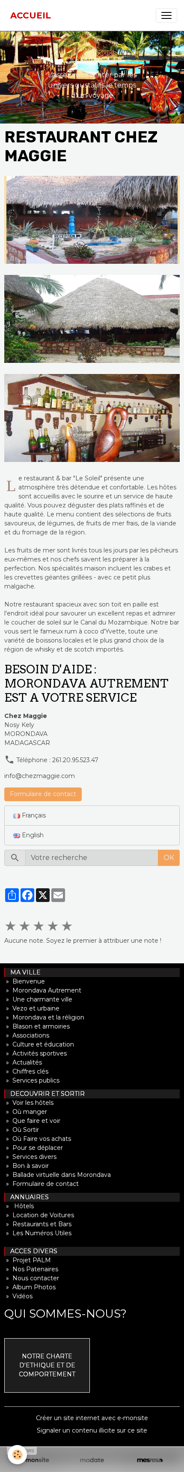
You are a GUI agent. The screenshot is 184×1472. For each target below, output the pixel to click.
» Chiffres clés (26, 1071)
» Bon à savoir (26, 1166)
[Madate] (91, 1460)
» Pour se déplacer (33, 1148)
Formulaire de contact (43, 794)
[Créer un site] (34, 1460)
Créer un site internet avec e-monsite (92, 1418)
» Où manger (25, 1112)
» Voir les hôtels (28, 1103)
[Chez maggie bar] (92, 418)
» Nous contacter (31, 1278)
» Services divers (30, 1157)
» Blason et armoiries (37, 1026)
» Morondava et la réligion (44, 1017)
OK (168, 858)
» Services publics (31, 1080)
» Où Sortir (21, 1130)
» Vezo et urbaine (31, 1008)
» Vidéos (18, 1296)
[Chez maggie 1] (92, 220)
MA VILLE (23, 972)
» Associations (26, 1035)
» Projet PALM (27, 1260)
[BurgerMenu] (166, 15)
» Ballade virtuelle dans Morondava (57, 1175)
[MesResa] (150, 1460)
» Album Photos (30, 1287)
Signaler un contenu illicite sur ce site (92, 1430)
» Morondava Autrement (42, 990)
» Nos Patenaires (31, 1269)
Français (33, 815)
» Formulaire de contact (41, 1184)
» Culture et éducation (39, 1044)
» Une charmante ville (38, 999)
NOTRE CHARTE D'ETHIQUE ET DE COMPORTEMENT (47, 1365)
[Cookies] (17, 1454)
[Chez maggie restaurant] (92, 319)
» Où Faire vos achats (37, 1139)
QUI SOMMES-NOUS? (65, 1313)
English (32, 835)
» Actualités (23, 1062)
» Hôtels (19, 1206)
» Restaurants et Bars (37, 1224)
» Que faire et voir (32, 1121)
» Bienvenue (24, 981)
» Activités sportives (35, 1053)
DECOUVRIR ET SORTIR (45, 1094)
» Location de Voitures (39, 1215)
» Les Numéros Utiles (37, 1233)
